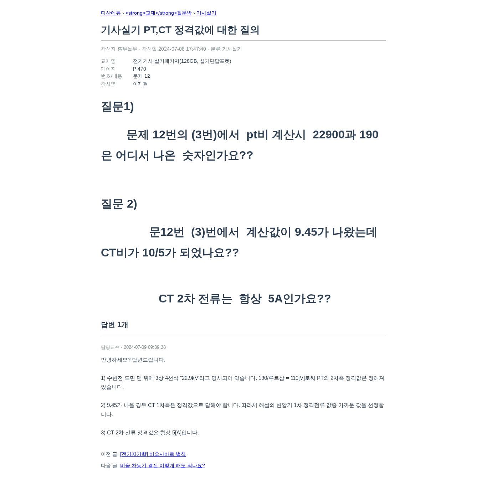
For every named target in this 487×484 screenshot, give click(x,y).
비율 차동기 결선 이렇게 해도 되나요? (162, 465)
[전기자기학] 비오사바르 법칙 (153, 454)
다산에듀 (111, 13)
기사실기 (206, 13)
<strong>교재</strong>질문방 (158, 13)
